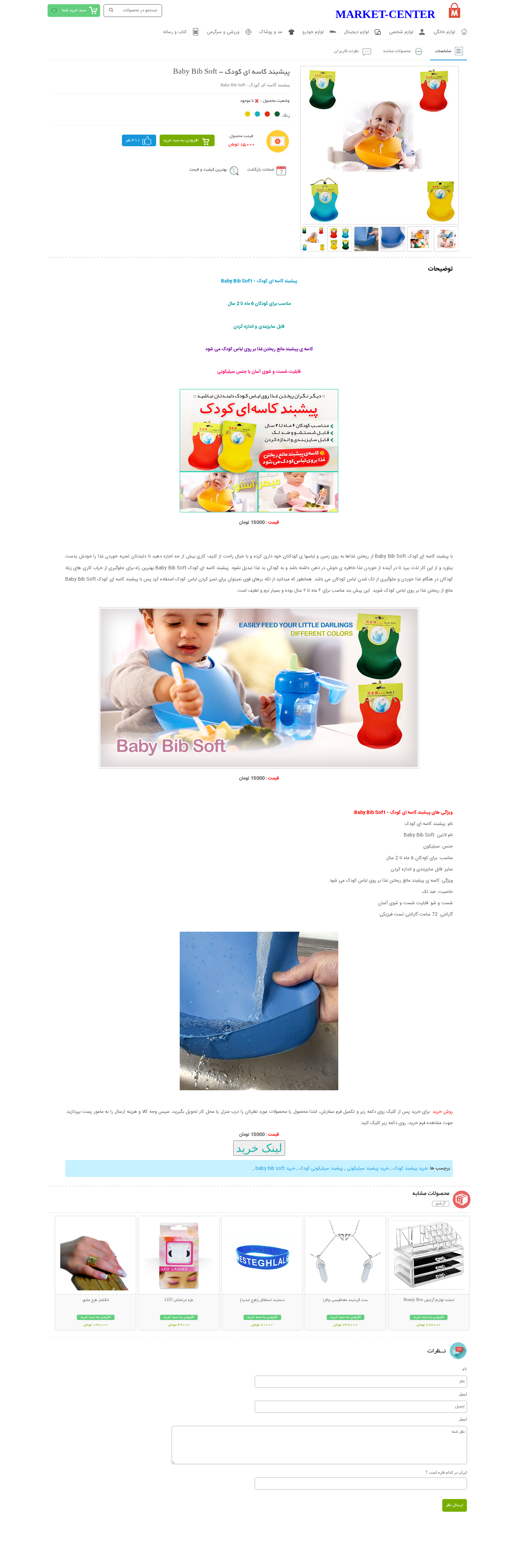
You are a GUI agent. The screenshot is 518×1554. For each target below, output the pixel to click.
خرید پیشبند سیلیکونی (368, 1168)
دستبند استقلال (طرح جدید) (262, 1300)
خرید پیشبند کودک (410, 1168)
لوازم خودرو (313, 32)
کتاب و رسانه (175, 32)
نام (464, 1369)
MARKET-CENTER (385, 14)
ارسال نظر (454, 1505)
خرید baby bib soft (275, 1168)
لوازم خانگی (444, 32)
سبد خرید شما (74, 10)
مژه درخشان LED (179, 1300)
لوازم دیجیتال (356, 32)
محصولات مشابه (397, 51)
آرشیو (440, 1204)
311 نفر (132, 140)
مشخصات (443, 51)
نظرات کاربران (346, 51)
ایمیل (463, 1394)
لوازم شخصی (401, 32)
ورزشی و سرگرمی (223, 32)
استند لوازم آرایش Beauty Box (428, 1300)
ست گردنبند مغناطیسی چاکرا (345, 1300)
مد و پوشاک (270, 32)
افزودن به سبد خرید (181, 140)
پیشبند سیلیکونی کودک (321, 1168)
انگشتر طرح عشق (95, 1300)
